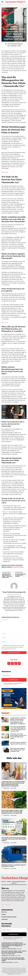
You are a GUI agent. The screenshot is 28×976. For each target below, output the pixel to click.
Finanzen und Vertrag (6, 962)
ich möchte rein (13, 679)
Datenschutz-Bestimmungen (10, 684)
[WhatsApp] (19, 663)
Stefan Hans (6, 788)
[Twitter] (12, 663)
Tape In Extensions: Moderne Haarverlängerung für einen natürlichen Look (17, 750)
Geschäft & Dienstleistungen (8, 948)
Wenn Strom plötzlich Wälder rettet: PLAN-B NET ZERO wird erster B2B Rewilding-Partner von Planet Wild (18, 729)
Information (14, 26)
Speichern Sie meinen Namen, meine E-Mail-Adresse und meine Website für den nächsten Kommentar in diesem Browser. (12, 647)
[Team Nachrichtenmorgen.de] (14, 586)
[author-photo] (2, 788)
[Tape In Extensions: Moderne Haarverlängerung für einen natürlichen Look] (5, 749)
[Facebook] (8, 663)
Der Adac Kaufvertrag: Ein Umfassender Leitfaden (20, 575)
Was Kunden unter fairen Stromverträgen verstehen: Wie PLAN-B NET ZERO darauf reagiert (18, 736)
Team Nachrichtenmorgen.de (15, 43)
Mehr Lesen (4, 322)
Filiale (7, 512)
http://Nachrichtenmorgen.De (14, 594)
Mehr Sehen (4, 172)
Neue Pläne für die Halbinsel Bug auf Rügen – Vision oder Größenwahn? (7, 575)
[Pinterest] (15, 663)
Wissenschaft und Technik (7, 955)
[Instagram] (6, 904)
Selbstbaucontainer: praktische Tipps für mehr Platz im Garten (18, 743)
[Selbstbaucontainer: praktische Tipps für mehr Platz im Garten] (5, 743)
